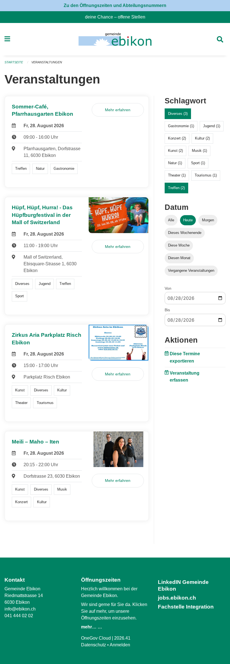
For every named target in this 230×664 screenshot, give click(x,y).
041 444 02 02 (18, 615)
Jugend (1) (211, 126)
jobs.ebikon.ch (177, 598)
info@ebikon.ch (20, 609)
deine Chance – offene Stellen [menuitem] (117, 17)
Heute (188, 220)
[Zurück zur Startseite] (115, 39)
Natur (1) (175, 163)
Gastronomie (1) (181, 126)
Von (168, 288)
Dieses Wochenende (184, 233)
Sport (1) (198, 163)
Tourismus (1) (206, 175)
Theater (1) (177, 175)
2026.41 (122, 638)
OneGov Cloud (96, 638)
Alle (171, 220)
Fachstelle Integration (186, 607)
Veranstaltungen (46, 62)
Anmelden (120, 644)
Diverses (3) (178, 114)
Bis (167, 310)
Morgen (208, 220)
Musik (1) (199, 150)
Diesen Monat (179, 258)
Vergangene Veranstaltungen (191, 270)
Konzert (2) (177, 138)
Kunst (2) (175, 150)
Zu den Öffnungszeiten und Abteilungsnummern (115, 5)
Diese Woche (179, 245)
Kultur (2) (202, 138)
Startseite (13, 62)
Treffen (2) (176, 188)
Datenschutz (93, 644)
